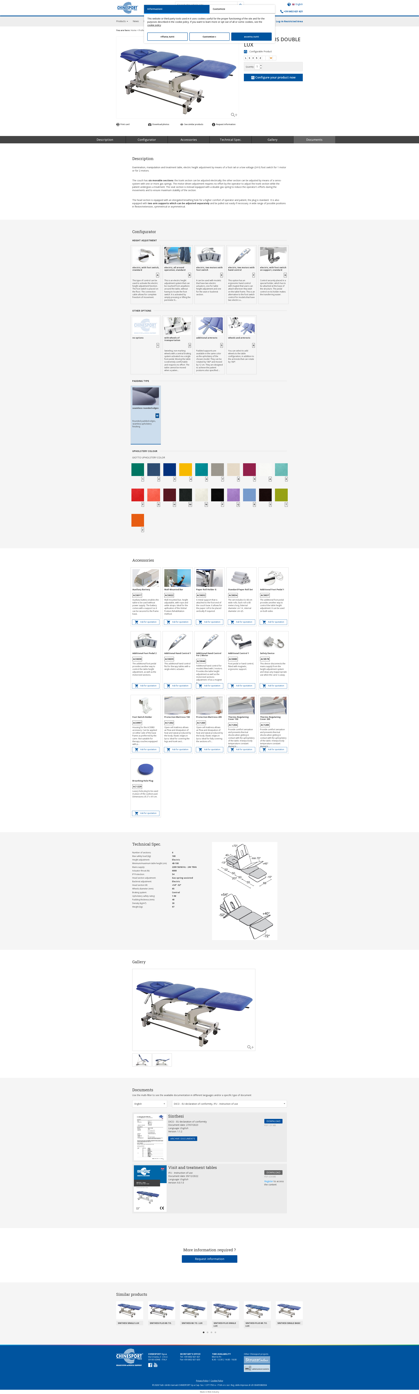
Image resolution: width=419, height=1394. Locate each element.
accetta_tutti (251, 36)
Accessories (189, 140)
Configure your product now (275, 77)
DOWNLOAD (273, 1121)
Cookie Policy (217, 1380)
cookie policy (154, 25)
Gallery (272, 140)
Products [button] (121, 21)
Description (105, 140)
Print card (124, 124)
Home (134, 30)
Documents (314, 140)
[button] (149, 1103)
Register (269, 1181)
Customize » (209, 36)
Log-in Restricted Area (289, 21)
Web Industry (213, 1392)
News (136, 21)
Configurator (147, 140)
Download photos (160, 124)
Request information (209, 1259)
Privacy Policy (202, 1380)
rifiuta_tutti (167, 36)
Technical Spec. (230, 140)
